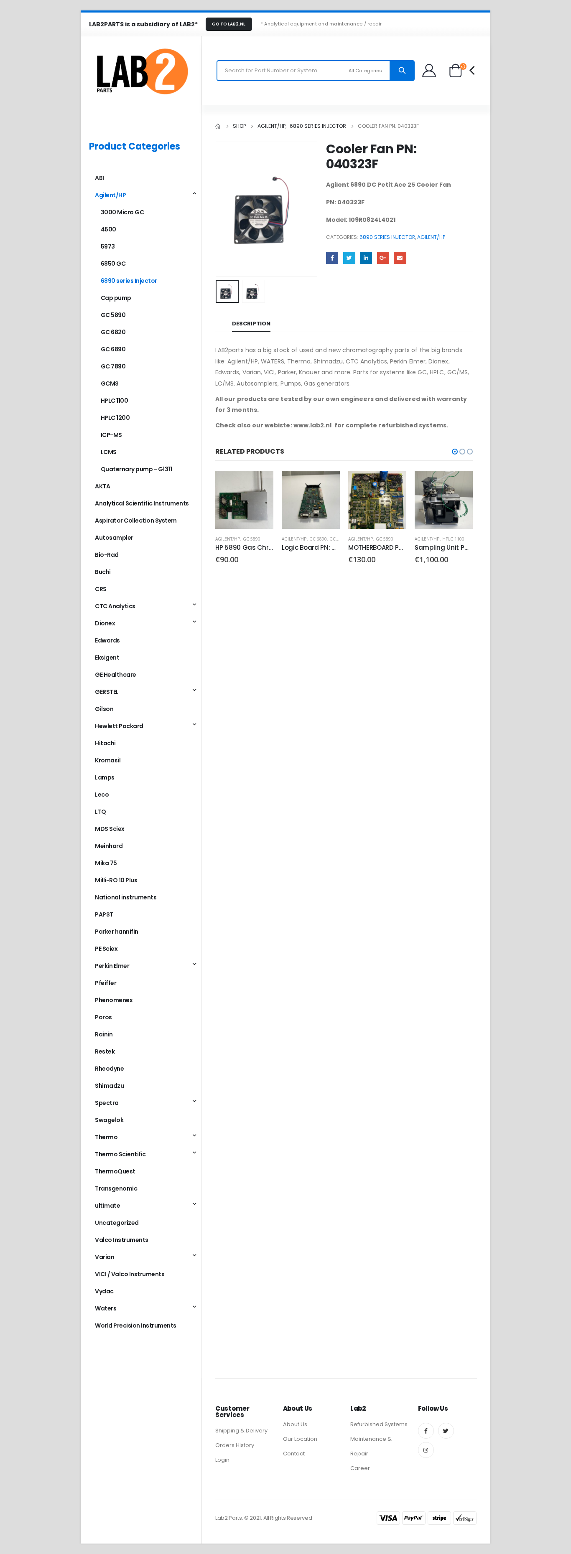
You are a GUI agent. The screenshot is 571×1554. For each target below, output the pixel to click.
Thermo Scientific (120, 1154)
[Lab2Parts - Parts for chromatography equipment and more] (141, 70)
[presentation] (217, 209)
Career (360, 1468)
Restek (105, 1051)
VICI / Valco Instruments (129, 1274)
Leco (102, 794)
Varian (104, 1257)
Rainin (103, 1034)
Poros (103, 1017)
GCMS (110, 383)
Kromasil (107, 760)
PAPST (104, 914)
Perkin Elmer (112, 966)
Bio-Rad (107, 555)
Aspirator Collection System (136, 520)
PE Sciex (106, 949)
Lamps (105, 777)
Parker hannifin (116, 931)
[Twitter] (446, 1431)
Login (222, 1460)
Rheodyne (109, 1068)
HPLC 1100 (453, 539)
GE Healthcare (115, 674)
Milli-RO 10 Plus (116, 880)
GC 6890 (318, 539)
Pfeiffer (105, 983)
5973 (108, 246)
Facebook (332, 258)
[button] (455, 452)
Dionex (105, 623)
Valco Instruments (121, 1240)
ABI (99, 178)
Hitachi (105, 743)
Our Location (300, 1439)
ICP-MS (111, 435)
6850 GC (113, 263)
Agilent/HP (431, 237)
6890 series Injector (387, 237)
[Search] (402, 70)
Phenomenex (114, 1000)
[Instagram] (426, 1450)
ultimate (107, 1205)
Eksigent (107, 657)
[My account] (429, 70)
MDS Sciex (110, 829)
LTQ (100, 811)
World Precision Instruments (135, 1325)
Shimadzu (109, 1086)
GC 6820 (113, 332)
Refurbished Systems (379, 1424)
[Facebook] (426, 1431)
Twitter (349, 258)
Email (400, 258)
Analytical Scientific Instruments (142, 503)
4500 (108, 229)
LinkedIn (366, 258)
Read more (326, 484)
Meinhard (108, 846)
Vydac (104, 1291)
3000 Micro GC (122, 212)
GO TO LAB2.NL (228, 24)
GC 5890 (251, 539)
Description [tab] (251, 324)
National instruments (125, 897)
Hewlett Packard (119, 726)
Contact (294, 1454)
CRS (101, 589)
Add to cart (259, 484)
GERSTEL (107, 692)
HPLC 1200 (115, 418)
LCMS (109, 452)
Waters (105, 1308)
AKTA (102, 486)
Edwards (107, 640)
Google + (383, 258)
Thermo (106, 1137)
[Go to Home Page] (218, 126)
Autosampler (114, 537)
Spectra (107, 1103)
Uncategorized (117, 1223)
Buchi (103, 572)
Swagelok (109, 1120)
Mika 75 (106, 863)
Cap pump (116, 298)
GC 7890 (338, 539)
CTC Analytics (115, 606)
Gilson (104, 709)
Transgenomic (116, 1188)
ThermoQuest (115, 1171)
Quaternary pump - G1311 (136, 469)
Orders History (234, 1445)
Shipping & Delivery (241, 1431)
